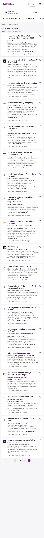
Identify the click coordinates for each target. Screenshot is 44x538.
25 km (35, 12)
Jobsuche (4, 24)
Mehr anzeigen (28, 51)
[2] (29, 460)
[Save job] (40, 36)
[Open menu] (40, 4)
